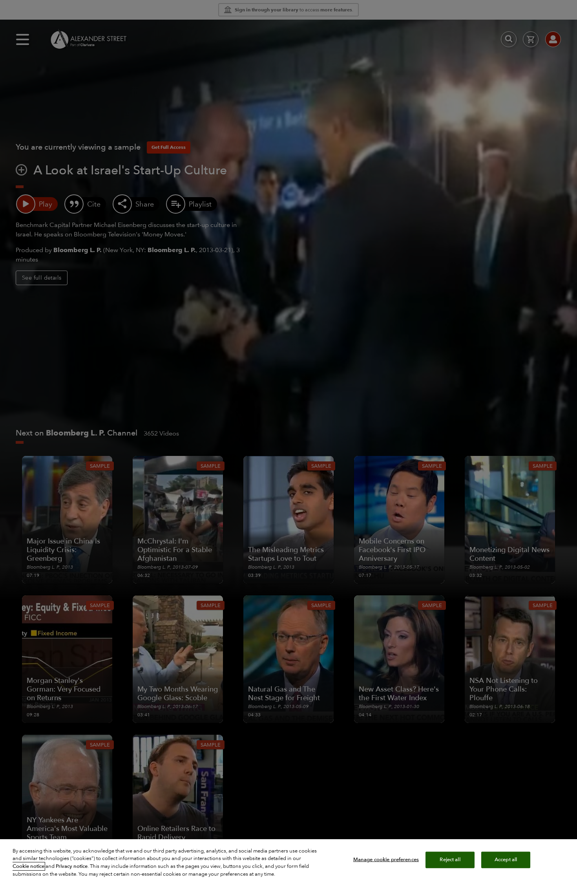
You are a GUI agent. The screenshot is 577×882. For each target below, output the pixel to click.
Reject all (450, 859)
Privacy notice (72, 866)
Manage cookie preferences (386, 859)
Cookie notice (28, 866)
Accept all (506, 859)
